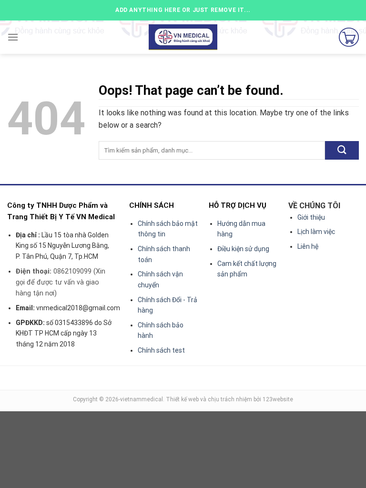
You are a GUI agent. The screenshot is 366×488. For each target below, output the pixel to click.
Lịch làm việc (316, 231)
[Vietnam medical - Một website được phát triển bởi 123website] (183, 37)
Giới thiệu (311, 217)
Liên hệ (307, 246)
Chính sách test (161, 350)
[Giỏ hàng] (349, 37)
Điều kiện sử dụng (243, 249)
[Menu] (13, 37)
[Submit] (342, 150)
